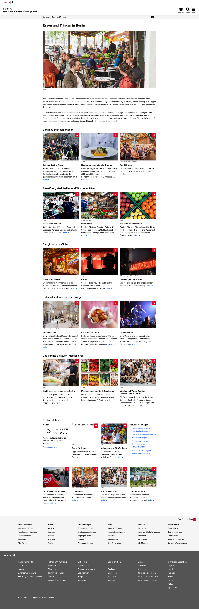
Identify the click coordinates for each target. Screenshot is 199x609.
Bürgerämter (83, 577)
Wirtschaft (112, 577)
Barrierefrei (142, 539)
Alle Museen (143, 543)
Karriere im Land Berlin (57, 580)
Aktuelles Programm (116, 528)
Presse (51, 577)
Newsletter (142, 565)
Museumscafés (49, 332)
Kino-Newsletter (114, 543)
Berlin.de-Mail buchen (147, 573)
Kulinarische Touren (90, 332)
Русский (171, 580)
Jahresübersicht (24, 536)
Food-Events (126, 165)
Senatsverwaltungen (86, 569)
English (171, 565)
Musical (51, 528)
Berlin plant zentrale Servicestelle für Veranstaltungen (140, 444)
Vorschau (111, 536)
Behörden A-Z (83, 565)
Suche (50, 543)
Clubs (84, 279)
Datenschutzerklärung (27, 573)
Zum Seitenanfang (185, 519)
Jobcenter (82, 580)
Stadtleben (112, 573)
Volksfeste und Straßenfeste (114, 448)
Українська (172, 588)
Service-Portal (54, 565)
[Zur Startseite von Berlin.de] (10, 557)
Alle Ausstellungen (85, 543)
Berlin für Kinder (79, 448)
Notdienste (142, 569)
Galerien (81, 539)
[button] (153, 17)
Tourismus (112, 569)
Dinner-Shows (126, 332)
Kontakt (21, 569)
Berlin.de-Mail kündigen (147, 580)
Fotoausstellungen (85, 528)
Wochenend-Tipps (109, 491)
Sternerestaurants (175, 532)
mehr (45, 180)
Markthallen (86, 224)
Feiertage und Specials (27, 532)
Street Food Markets (52, 224)
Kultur (110, 565)
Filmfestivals (113, 539)
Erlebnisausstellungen (87, 532)
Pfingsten (22, 539)
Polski (170, 577)
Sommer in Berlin (138, 491)
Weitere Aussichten (51, 447)
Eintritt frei (142, 536)
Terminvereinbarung (56, 573)
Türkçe (170, 584)
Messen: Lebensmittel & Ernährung (97, 391)
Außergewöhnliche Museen (149, 532)
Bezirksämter (83, 573)
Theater (51, 536)
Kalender (111, 580)
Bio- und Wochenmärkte (131, 224)
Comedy (51, 532)
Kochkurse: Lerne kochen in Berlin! (59, 391)
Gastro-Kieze (173, 528)
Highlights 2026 (84, 536)
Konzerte (51, 539)
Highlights (142, 528)
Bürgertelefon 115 (55, 569)
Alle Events (22, 543)
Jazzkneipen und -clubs (131, 279)
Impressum (22, 565)
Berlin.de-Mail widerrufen (148, 577)
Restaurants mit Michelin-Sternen (96, 165)
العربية (170, 569)
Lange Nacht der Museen (54, 491)
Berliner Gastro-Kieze (53, 165)
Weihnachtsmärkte (51, 279)
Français (171, 573)
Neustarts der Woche (116, 532)
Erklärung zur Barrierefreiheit (30, 577)
